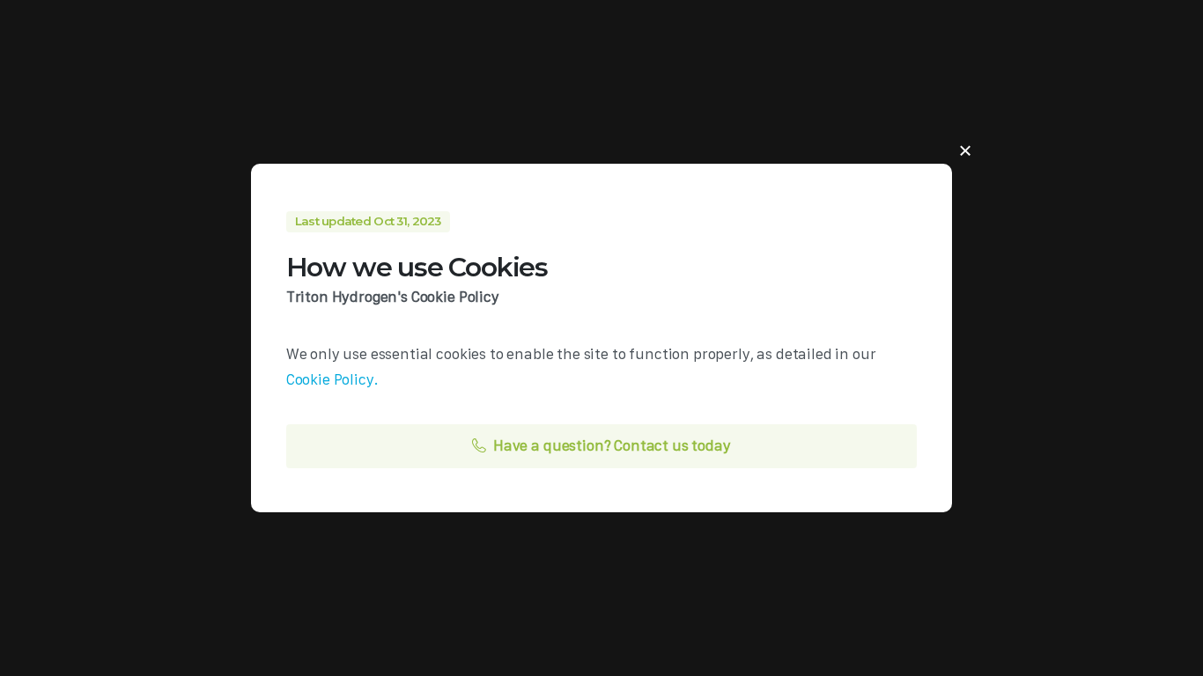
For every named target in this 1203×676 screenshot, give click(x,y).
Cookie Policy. (332, 379)
